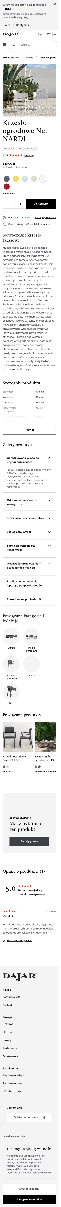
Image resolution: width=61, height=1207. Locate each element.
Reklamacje (10, 1048)
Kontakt (7, 1005)
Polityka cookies (42, 1172)
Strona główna (11, 57)
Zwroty (7, 1040)
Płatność (8, 1032)
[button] (29, 460)
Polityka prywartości (14, 1135)
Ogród (29, 57)
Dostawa (8, 1024)
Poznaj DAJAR (11, 997)
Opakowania (10, 1056)
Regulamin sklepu (14, 1075)
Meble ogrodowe (50, 57)
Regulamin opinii (13, 1083)
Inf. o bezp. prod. (13, 1091)
